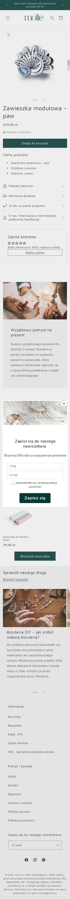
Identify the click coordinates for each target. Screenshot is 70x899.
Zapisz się (35, 498)
